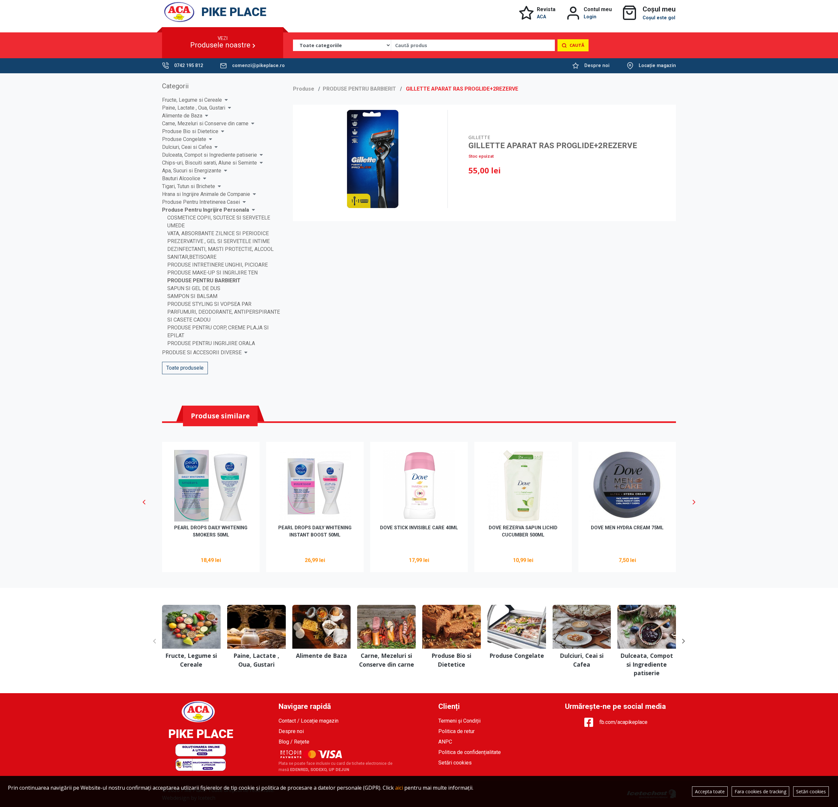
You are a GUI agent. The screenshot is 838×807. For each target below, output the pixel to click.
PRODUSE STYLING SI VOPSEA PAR (209, 304)
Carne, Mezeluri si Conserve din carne (205, 123)
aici (399, 787)
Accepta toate (710, 791)
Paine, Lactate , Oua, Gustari (193, 108)
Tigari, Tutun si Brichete (188, 186)
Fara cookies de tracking (760, 791)
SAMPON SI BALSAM (192, 296)
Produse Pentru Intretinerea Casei (201, 202)
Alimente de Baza (182, 116)
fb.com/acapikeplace (623, 722)
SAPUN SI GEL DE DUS (193, 288)
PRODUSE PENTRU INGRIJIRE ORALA (211, 343)
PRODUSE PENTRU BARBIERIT (204, 280)
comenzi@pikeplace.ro (258, 65)
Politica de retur (456, 731)
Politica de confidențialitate (469, 752)
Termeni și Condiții (459, 721)
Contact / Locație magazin (308, 721)
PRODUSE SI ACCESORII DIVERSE (202, 352)
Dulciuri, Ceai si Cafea (187, 147)
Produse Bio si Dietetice (190, 131)
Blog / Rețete (294, 742)
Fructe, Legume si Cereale (192, 100)
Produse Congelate (184, 139)
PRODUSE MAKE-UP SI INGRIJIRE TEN (212, 273)
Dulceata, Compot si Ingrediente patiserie (209, 155)
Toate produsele (185, 368)
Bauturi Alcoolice (181, 178)
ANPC (445, 742)
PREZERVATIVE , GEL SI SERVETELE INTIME (218, 241)
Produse (303, 89)
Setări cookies (455, 763)
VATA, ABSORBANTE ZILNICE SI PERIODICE (218, 233)
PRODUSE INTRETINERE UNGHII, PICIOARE (217, 265)
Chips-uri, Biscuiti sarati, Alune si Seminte (209, 163)
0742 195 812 (188, 65)
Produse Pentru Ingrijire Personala (205, 210)
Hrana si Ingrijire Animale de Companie (206, 194)
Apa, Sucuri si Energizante (191, 170)
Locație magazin (657, 65)
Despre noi (597, 65)
